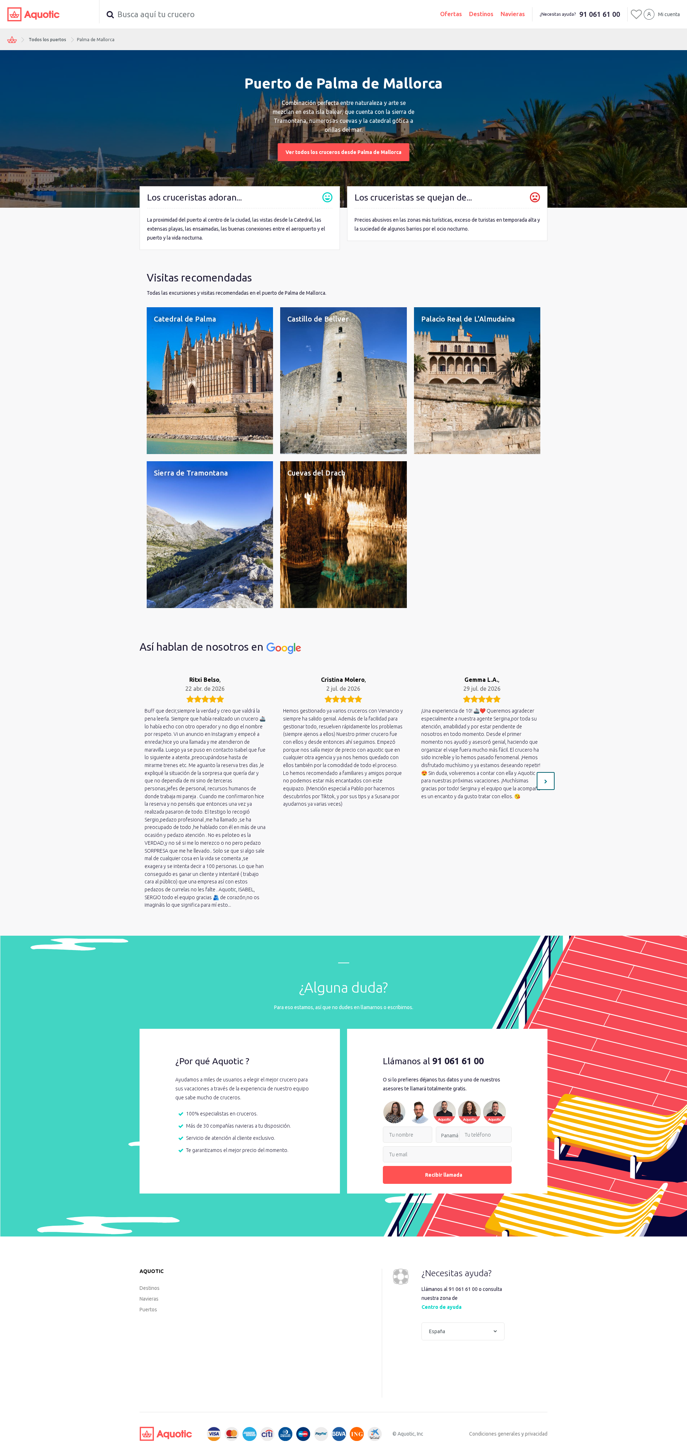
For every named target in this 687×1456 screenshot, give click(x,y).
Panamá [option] (449, 1135)
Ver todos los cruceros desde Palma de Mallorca (343, 152)
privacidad (536, 1434)
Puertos (148, 1309)
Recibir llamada (443, 1175)
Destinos (481, 13)
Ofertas (451, 13)
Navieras (513, 13)
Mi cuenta (669, 14)
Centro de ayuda (442, 1307)
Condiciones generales (494, 1434)
